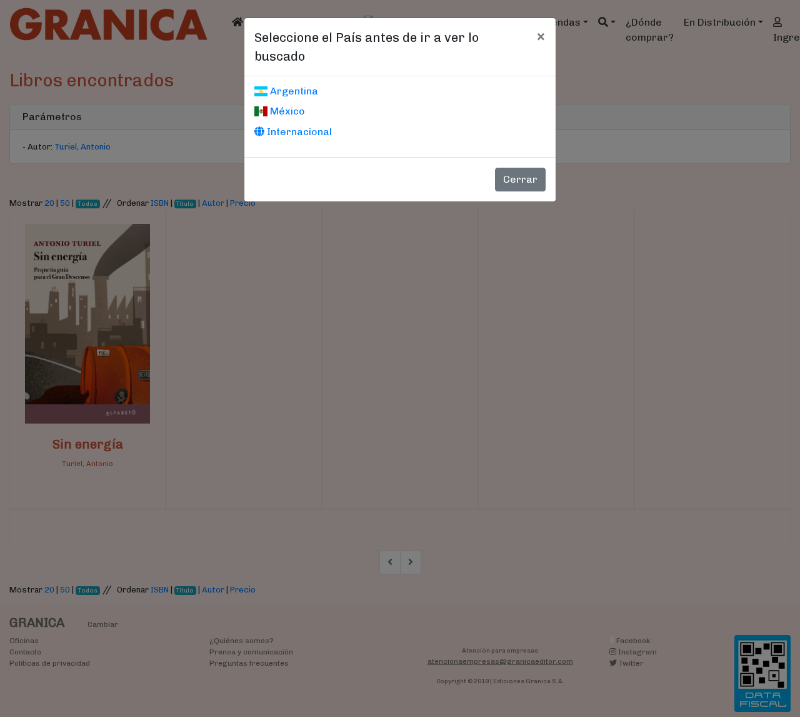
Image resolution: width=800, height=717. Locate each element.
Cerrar (520, 179)
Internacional (298, 132)
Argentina (293, 91)
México (286, 111)
